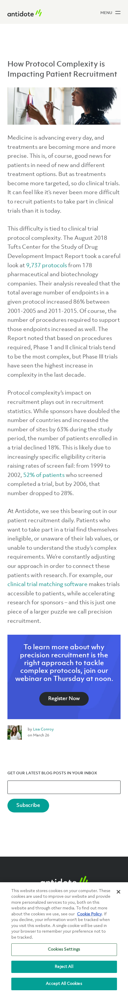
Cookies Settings (64, 949)
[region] (64, 938)
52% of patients (44, 475)
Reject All (64, 967)
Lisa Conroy (43, 729)
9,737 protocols (46, 266)
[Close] (118, 891)
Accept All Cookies (64, 984)
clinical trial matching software (47, 585)
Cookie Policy (89, 914)
